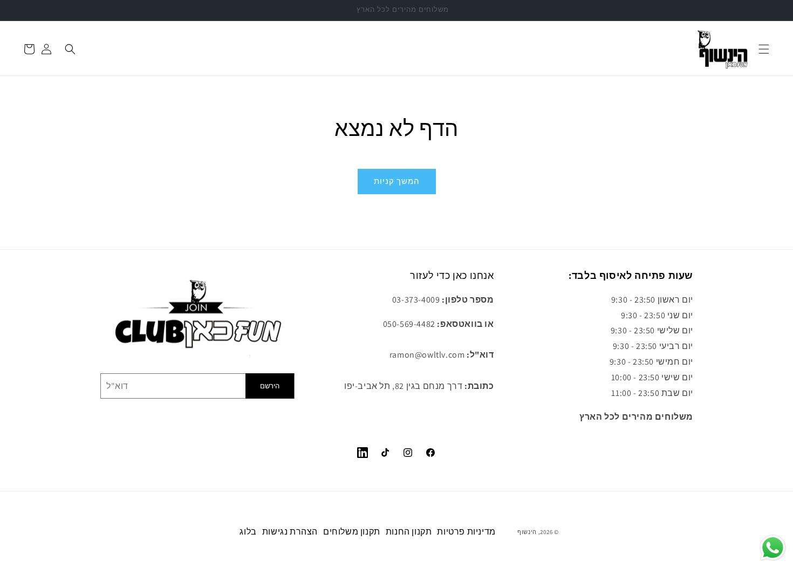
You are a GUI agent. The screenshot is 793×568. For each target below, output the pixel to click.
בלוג (248, 531)
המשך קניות (397, 181)
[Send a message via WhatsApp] (773, 548)
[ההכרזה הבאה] (772, 10)
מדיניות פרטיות (466, 531)
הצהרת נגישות (290, 531)
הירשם (269, 386)
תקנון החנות (409, 531)
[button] (764, 49)
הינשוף (527, 532)
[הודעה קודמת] (21, 10)
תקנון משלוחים (351, 531)
